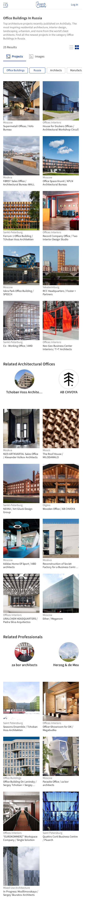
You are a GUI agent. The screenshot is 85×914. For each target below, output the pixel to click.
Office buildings (16, 70)
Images (39, 57)
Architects (56, 70)
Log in (74, 4)
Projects (17, 57)
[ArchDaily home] (41, 5)
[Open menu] (5, 4)
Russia (37, 70)
